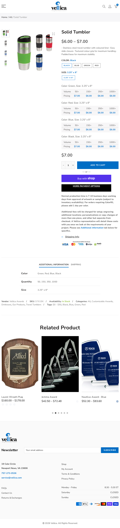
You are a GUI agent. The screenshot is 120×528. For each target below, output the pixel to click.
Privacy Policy (67, 478)
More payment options (86, 186)
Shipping (76, 264)
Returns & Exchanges (11, 497)
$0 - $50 (57, 304)
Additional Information (54, 264)
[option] (35, 52)
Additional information (92, 227)
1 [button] (52, 413)
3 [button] (58, 413)
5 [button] (64, 413)
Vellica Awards (17, 301)
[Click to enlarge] (53, 34)
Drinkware (6, 304)
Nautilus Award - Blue (55, 397)
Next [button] (51, 53)
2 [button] (55, 413)
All (10, 17)
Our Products (18, 304)
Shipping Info (72, 236)
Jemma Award (10, 397)
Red (97, 65)
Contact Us (6, 492)
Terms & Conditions (70, 473)
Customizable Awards (102, 301)
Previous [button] (19, 53)
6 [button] (67, 413)
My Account (67, 469)
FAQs (4, 488)
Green (87, 65)
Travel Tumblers (33, 304)
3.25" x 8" (68, 78)
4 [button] (61, 413)
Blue (76, 65)
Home (4, 17)
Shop (63, 464)
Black (67, 65)
